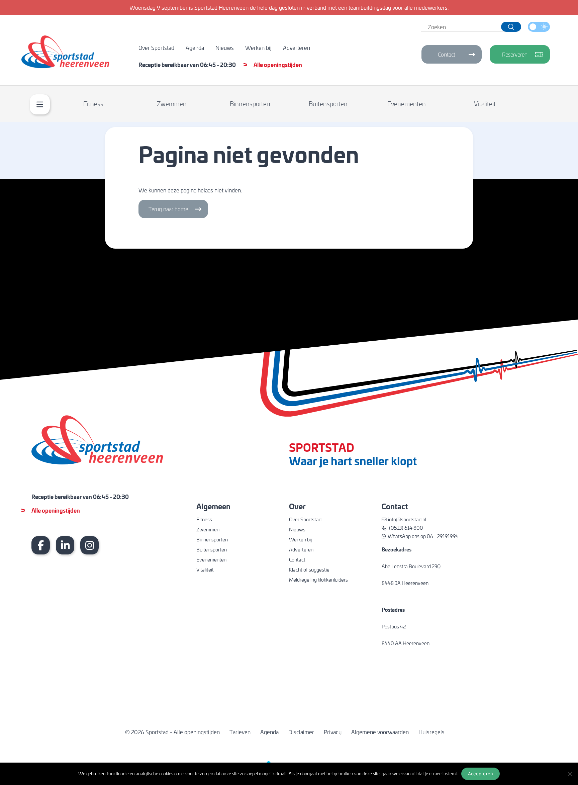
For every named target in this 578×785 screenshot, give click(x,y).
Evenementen (406, 103)
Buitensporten (328, 103)
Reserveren (514, 54)
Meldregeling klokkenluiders (318, 579)
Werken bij (258, 47)
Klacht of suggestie (309, 569)
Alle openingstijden (278, 64)
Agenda (195, 47)
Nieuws (224, 47)
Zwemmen (172, 103)
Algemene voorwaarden (380, 731)
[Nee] (569, 774)
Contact (446, 54)
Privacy (333, 731)
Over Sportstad (156, 47)
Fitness (93, 103)
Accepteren (480, 773)
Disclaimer (301, 731)
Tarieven (240, 731)
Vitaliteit (485, 103)
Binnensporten (250, 103)
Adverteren (296, 47)
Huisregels (431, 731)
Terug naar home (168, 208)
